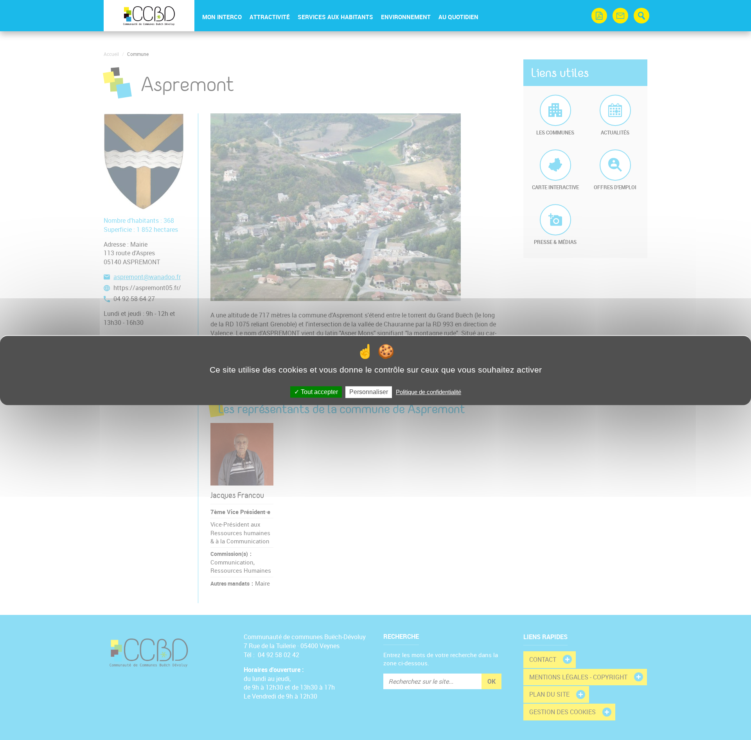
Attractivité (270, 17)
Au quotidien (458, 17)
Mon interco (222, 17)
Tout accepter (318, 392)
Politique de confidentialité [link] (428, 392)
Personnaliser (368, 392)
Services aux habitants (335, 17)
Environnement (406, 17)
